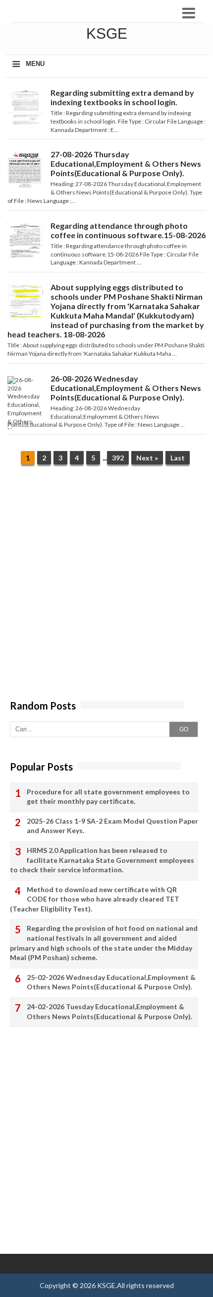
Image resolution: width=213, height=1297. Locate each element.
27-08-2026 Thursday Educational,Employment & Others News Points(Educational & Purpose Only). (126, 163)
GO (183, 729)
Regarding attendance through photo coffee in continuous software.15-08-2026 (128, 230)
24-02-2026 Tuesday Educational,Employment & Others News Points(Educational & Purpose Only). (109, 1011)
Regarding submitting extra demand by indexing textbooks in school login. (122, 97)
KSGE (106, 1285)
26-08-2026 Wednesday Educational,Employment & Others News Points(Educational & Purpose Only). (126, 388)
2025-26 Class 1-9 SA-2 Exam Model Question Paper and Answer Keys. (112, 826)
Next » (147, 458)
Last (177, 458)
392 (118, 458)
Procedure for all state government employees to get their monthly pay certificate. (108, 796)
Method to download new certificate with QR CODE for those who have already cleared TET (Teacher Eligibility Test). (94, 899)
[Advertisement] (106, 588)
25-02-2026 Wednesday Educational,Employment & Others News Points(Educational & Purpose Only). (111, 982)
